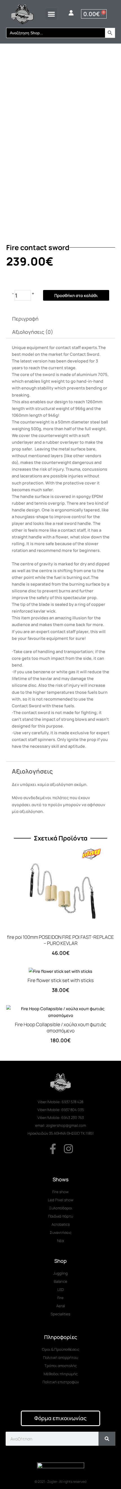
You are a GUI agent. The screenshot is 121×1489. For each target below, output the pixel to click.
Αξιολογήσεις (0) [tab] (32, 331)
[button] (51, 14)
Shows (61, 1179)
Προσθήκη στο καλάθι (76, 295)
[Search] (106, 1439)
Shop (60, 1260)
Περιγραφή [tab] (25, 318)
